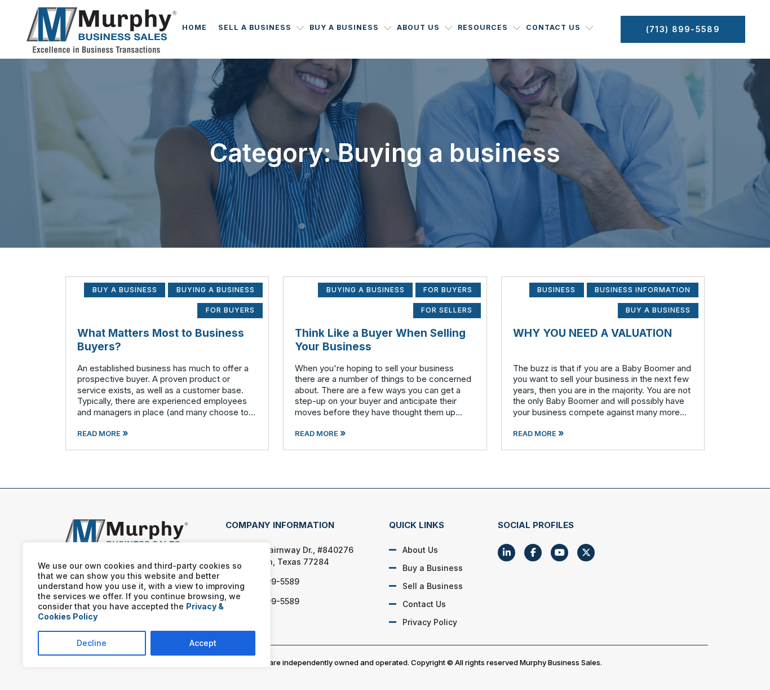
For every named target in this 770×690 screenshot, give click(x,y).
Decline (92, 643)
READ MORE (103, 433)
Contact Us (553, 27)
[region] (147, 604)
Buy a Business (344, 27)
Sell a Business (254, 27)
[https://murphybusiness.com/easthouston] (131, 537)
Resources (483, 27)
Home (194, 27)
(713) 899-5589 (683, 29)
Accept (202, 643)
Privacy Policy (429, 622)
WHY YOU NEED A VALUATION (592, 333)
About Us (418, 27)
